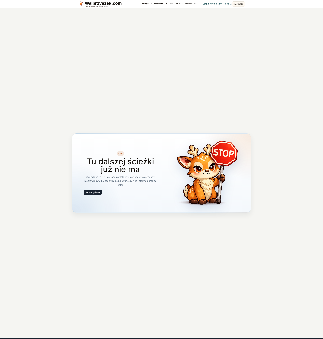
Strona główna (93, 192)
